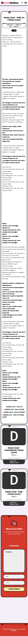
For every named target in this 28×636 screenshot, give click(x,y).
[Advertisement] (14, 63)
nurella (16, 26)
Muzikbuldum (12, 629)
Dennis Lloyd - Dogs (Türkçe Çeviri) (14, 492)
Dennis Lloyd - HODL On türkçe (14, 412)
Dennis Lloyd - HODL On (14, 407)
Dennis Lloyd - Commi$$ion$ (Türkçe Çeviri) (14, 450)
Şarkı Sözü (10, 25)
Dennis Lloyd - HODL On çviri (14, 409)
